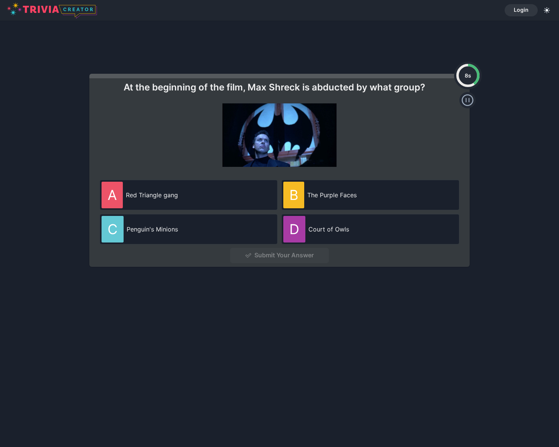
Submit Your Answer (284, 255)
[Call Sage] (467, 100)
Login (521, 9)
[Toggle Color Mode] (547, 10)
